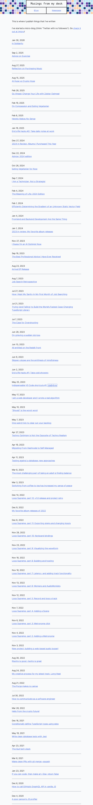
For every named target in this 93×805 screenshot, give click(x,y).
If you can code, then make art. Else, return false (35, 774)
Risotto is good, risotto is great (27, 661)
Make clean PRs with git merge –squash (31, 761)
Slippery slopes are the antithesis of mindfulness (35, 360)
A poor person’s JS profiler (24, 799)
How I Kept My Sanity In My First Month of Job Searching (39, 294)
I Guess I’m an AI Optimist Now (26, 244)
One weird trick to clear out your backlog (31, 423)
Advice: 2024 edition (22, 156)
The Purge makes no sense (25, 686)
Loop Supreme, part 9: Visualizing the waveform (35, 548)
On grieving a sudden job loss (26, 335)
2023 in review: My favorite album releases (32, 231)
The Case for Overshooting (25, 322)
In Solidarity (17, 43)
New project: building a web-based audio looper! (35, 648)
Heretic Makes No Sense (23, 119)
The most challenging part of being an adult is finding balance (41, 473)
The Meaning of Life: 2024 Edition (28, 194)
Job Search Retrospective (24, 282)
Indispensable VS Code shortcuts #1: (34, 385)
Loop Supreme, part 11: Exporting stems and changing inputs (41, 523)
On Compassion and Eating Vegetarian (30, 106)
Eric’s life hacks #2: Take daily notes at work (33, 131)
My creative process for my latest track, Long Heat (36, 674)
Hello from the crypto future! (25, 711)
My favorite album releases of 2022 (29, 511)
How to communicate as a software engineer (33, 699)
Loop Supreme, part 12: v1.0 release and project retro (37, 498)
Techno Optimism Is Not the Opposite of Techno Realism (39, 435)
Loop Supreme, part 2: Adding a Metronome (33, 636)
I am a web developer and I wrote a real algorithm (36, 398)
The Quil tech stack (21, 749)
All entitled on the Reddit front (26, 347)
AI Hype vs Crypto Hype (23, 81)
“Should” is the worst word (25, 410)
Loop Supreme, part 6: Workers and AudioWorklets (36, 586)
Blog (36, 10)
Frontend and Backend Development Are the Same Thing (39, 219)
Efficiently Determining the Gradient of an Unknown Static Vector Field (46, 206)
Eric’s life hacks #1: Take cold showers (30, 373)
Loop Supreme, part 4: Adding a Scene (30, 611)
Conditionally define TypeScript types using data (35, 724)
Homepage (56, 10)
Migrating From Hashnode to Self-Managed (33, 448)
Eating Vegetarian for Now (24, 169)
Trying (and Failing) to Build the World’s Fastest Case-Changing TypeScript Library (42, 308)
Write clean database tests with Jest (29, 736)
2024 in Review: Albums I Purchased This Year (34, 144)
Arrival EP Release (20, 269)
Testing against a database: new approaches (33, 460)
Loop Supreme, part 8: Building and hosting (33, 561)
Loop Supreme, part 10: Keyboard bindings (32, 536)
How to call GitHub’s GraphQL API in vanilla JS (34, 786)
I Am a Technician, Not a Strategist (28, 181)
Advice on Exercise (21, 56)
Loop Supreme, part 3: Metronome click (31, 623)
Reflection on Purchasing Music (27, 68)
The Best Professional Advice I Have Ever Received (36, 256)
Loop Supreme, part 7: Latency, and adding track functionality (41, 573)
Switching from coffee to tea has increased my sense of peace (42, 485)
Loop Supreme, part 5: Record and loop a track (34, 598)
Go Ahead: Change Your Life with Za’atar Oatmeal (35, 94)
